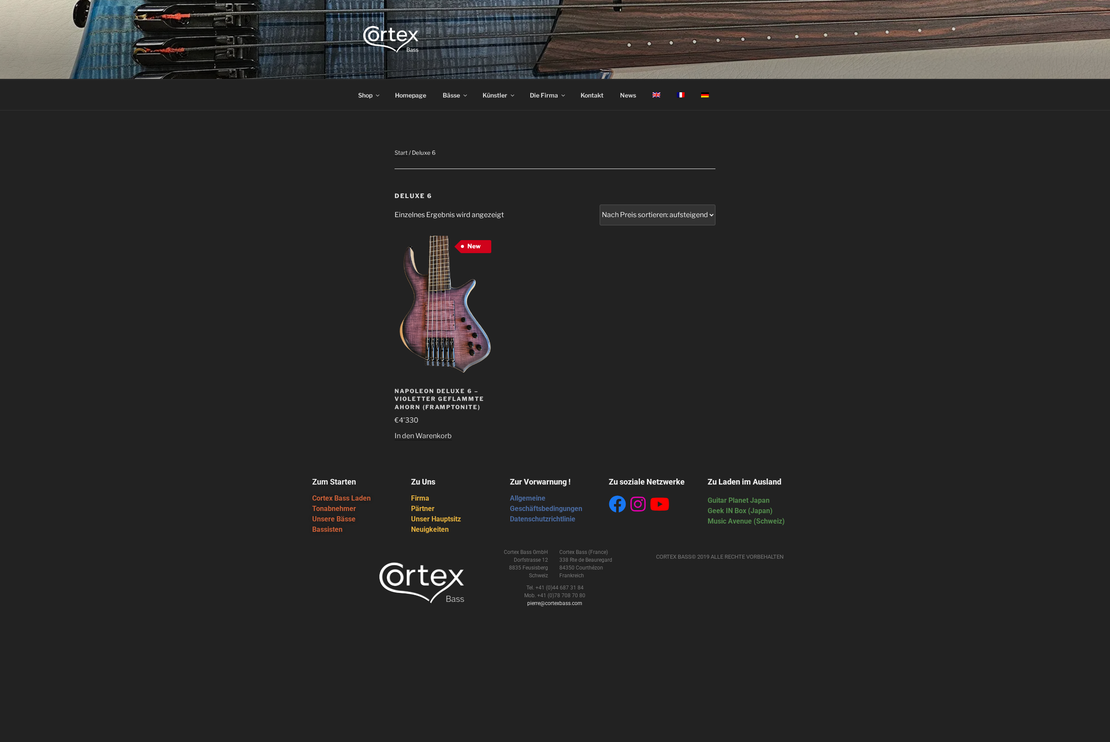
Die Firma (544, 95)
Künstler (495, 95)
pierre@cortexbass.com (554, 603)
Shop (365, 95)
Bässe (451, 95)
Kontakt (592, 95)
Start (401, 152)
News (628, 95)
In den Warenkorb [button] (423, 436)
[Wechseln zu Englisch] (656, 95)
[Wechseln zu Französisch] (680, 95)
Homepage (410, 95)
